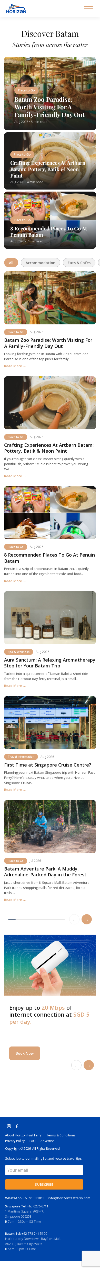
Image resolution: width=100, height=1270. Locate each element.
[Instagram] (9, 1126)
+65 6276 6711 (37, 1206)
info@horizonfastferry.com (69, 1198)
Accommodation (40, 262)
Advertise (47, 1141)
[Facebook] (17, 1126)
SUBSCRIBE (44, 1184)
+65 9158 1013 (25, 1198)
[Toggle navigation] (88, 8)
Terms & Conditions (60, 1135)
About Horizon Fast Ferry (23, 1135)
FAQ (32, 1141)
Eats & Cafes (79, 262)
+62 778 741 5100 (34, 1233)
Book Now (25, 1053)
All (11, 262)
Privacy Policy (15, 1141)
